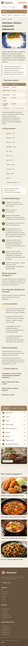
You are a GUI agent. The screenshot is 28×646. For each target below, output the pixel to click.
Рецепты (10, 15)
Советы (23, 15)
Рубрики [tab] (6, 408)
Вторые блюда (5, 591)
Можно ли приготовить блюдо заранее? (10, 382)
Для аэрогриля (5, 610)
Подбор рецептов (22, 2)
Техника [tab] (14, 408)
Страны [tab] (22, 408)
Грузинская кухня (5, 634)
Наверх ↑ (3, 642)
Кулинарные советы (6, 615)
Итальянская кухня (6, 628)
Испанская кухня (5, 632)
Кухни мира (17, 15)
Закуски (4, 595)
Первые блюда (5, 593)
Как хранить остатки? (8, 394)
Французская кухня (6, 630)
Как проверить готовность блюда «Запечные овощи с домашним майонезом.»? (11, 375)
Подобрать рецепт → (7, 582)
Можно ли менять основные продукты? (10, 389)
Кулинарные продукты (7, 617)
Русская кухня (5, 626)
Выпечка (4, 599)
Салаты (3, 597)
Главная (4, 15)
